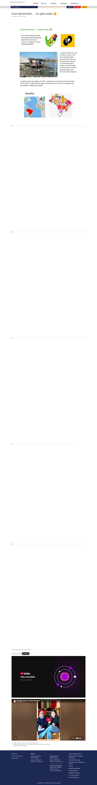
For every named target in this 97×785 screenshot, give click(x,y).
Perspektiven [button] (74, 3)
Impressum (14, 753)
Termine (70, 7)
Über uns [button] (43, 3)
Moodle (84, 7)
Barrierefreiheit (15, 758)
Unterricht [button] (53, 3)
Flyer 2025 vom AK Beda (16, 653)
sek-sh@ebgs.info (39, 761)
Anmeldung (77, 7)
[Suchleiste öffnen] (86, 3)
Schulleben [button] (63, 3)
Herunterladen (25, 653)
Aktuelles (35, 3)
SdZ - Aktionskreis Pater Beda (32, 742)
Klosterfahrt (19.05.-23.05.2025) (19, 745)
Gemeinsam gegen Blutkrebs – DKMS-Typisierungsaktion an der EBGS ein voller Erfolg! (31, 744)
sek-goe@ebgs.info (58, 761)
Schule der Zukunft (21, 742)
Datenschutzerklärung (17, 756)
